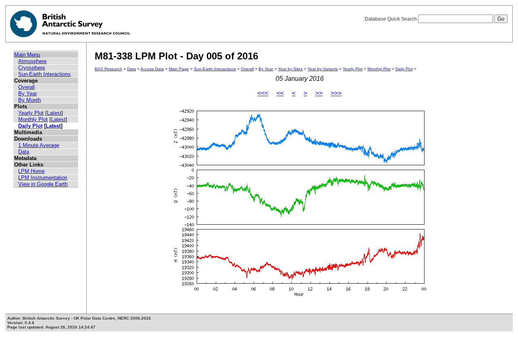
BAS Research (108, 69)
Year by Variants (323, 69)
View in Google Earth (43, 184)
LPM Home (31, 171)
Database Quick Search (391, 19)
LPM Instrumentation (42, 178)
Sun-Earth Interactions (44, 74)
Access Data (152, 69)
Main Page (179, 69)
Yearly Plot (31, 113)
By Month (29, 100)
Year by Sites (290, 69)
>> (319, 93)
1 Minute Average (38, 145)
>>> (336, 93)
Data (23, 152)
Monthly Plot (33, 119)
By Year (27, 94)
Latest (54, 113)
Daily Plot (30, 126)
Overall (26, 87)
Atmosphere (32, 61)
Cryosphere (31, 68)
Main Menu (27, 55)
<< (280, 93)
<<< (262, 93)
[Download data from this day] (299, 296)
